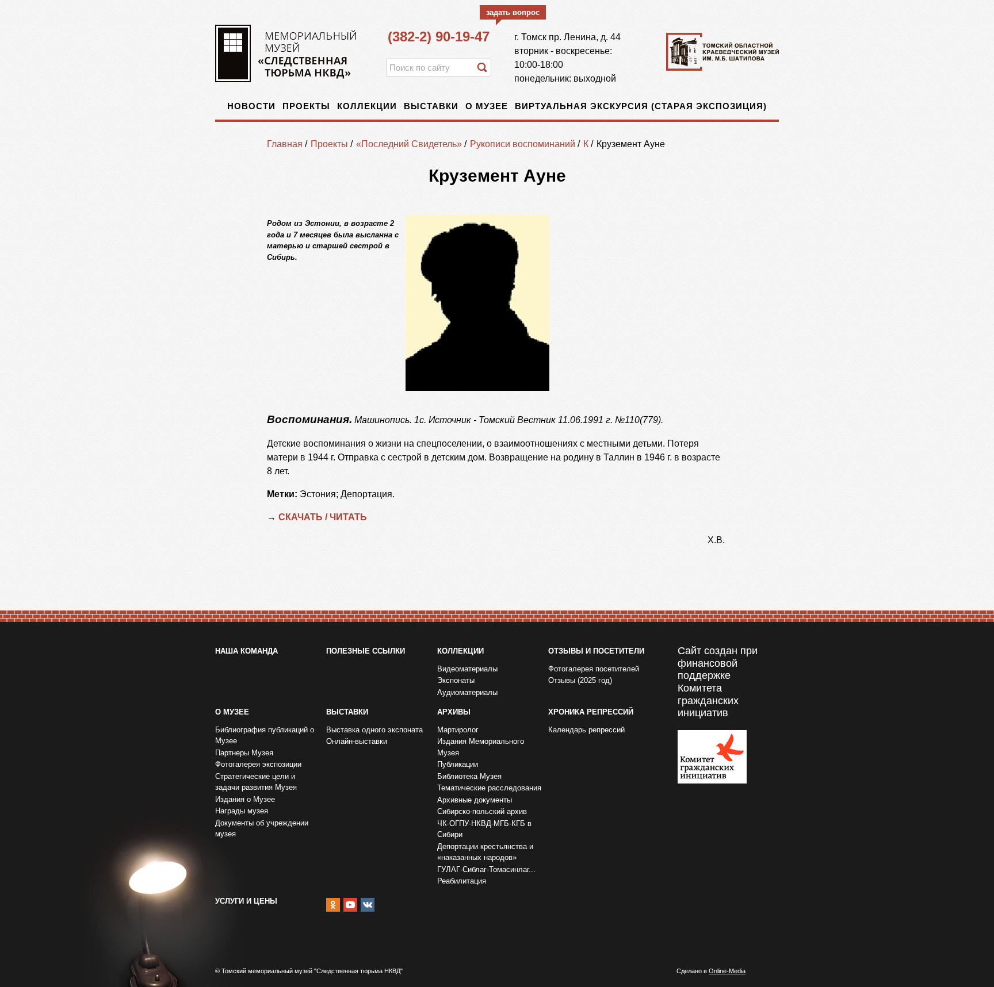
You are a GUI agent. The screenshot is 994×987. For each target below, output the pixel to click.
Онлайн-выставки (356, 741)
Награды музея (241, 811)
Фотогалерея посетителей (593, 669)
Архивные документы (474, 800)
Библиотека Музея (469, 776)
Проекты (306, 106)
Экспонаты (456, 680)
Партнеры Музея (244, 752)
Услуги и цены (246, 901)
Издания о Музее (245, 799)
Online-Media (727, 970)
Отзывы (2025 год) (580, 680)
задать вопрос (513, 12)
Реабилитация (461, 881)
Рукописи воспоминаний (522, 144)
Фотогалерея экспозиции (258, 764)
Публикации (457, 764)
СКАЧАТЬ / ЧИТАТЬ (323, 517)
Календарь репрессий (586, 729)
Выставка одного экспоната (374, 729)
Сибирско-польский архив (482, 811)
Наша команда (246, 651)
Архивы (454, 712)
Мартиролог (458, 729)
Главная (285, 144)
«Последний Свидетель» (409, 144)
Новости (251, 106)
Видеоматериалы (467, 669)
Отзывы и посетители (596, 651)
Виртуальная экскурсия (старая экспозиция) (641, 106)
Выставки (431, 106)
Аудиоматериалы (467, 692)
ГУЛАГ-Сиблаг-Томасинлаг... (486, 869)
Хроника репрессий (590, 712)
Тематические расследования (489, 788)
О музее (486, 106)
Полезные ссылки (365, 651)
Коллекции (367, 106)
